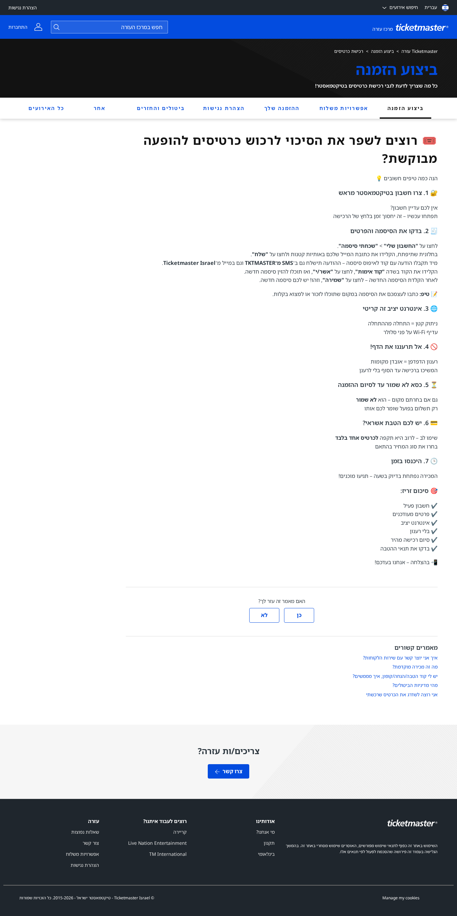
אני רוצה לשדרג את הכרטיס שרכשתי (402, 694)
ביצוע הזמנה (382, 51)
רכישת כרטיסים (348, 51)
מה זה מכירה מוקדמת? (415, 667)
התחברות (17, 27)
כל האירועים (46, 108)
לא (264, 615)
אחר (99, 108)
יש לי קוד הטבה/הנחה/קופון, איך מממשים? (395, 676)
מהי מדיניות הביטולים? (415, 685)
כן (299, 615)
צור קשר (91, 843)
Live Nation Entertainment (157, 843)
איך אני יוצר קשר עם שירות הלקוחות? (400, 657)
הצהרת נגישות (22, 7)
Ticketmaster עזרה (419, 51)
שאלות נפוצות (85, 832)
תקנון (269, 843)
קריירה (180, 832)
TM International (168, 854)
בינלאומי (266, 854)
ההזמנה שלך (282, 108)
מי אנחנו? (265, 832)
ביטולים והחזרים (161, 108)
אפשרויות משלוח (343, 108)
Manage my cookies (401, 898)
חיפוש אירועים (403, 7)
